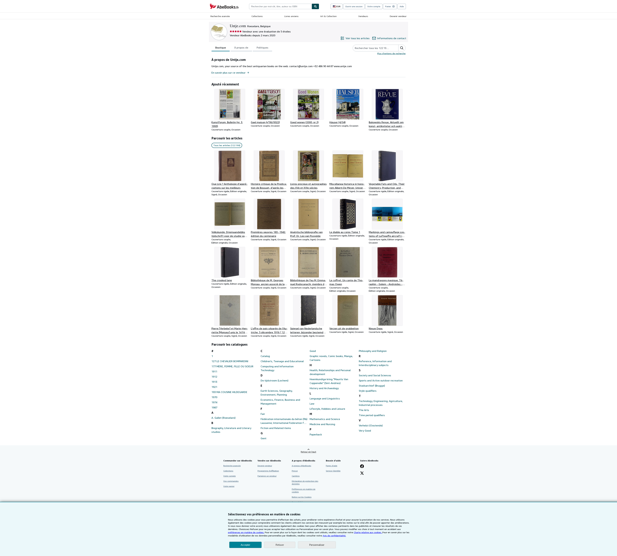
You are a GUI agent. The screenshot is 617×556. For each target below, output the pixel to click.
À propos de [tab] (241, 47)
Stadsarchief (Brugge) (372, 385)
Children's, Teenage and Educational (282, 361)
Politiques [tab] (262, 47)
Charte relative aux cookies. (368, 532)
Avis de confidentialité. (334, 535)
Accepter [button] (245, 544)
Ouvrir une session (353, 6)
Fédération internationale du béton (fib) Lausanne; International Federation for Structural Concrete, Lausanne (284, 421)
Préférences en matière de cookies (303, 490)
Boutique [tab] (220, 47)
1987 (214, 407)
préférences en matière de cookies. (246, 532)
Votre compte (373, 6)
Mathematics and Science (325, 419)
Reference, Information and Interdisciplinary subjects (375, 363)
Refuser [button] (280, 544)
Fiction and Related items (276, 428)
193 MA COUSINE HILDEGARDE (229, 392)
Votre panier (228, 486)
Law (312, 403)
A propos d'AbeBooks (301, 465)
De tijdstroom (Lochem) (274, 380)
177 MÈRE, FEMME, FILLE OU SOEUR (232, 366)
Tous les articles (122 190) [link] (226, 145)
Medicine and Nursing (322, 424)
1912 (214, 376)
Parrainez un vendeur (267, 476)
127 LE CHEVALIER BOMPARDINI (229, 361)
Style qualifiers (367, 390)
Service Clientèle (333, 471)
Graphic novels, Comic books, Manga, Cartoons (331, 358)
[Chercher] (315, 6)
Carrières (296, 476)
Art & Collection (328, 16)
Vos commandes (231, 481)
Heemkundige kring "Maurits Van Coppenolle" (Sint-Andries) (329, 381)
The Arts (364, 410)
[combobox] (280, 6)
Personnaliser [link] (316, 544)
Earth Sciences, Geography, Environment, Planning (277, 392)
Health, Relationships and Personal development (330, 372)
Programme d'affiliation (268, 471)
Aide (402, 6)
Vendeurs (363, 16)
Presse (295, 471)
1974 (214, 402)
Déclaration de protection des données (305, 482)
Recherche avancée (220, 16)
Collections (257, 16)
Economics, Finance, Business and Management (280, 401)
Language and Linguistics (325, 398)
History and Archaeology (324, 388)
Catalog (265, 356)
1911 (214, 371)
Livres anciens (291, 16)
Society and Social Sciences (375, 375)
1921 (214, 386)
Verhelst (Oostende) (371, 425)
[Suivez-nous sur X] (362, 473)
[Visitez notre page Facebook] (362, 466)
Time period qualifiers (372, 415)
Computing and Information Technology (277, 368)
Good (313, 351)
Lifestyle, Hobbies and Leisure (327, 408)
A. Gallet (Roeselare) (223, 417)
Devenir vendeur (398, 16)
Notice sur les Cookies (302, 497)
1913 (214, 381)
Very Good (365, 430)
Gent (263, 438)
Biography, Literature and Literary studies (231, 429)
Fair (263, 413)
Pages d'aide (331, 465)
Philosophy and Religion (373, 351)
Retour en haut (308, 451)
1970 (214, 397)
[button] (401, 48)
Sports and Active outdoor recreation (381, 380)
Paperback (316, 434)
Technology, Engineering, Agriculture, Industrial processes (381, 402)
